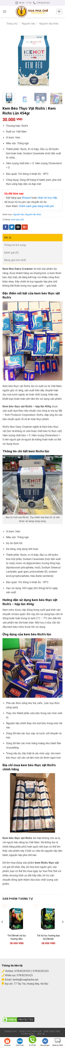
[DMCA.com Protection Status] (18, 1019)
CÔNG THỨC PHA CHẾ (30, 1031)
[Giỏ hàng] (59, 11)
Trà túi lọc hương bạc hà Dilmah (48, 937)
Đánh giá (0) (11, 252)
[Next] (57, 60)
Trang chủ (12, 23)
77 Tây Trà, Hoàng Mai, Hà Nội (30, 983)
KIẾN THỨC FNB (52, 1031)
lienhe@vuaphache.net (25, 979)
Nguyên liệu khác (49, 23)
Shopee (26, 197)
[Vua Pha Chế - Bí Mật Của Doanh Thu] (32, 11)
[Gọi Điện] (32, 1040)
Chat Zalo (20, 1045)
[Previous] (8, 60)
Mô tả (7, 237)
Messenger (45, 1045)
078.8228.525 (41, 971)
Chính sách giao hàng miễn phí (36, 206)
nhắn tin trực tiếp (47, 197)
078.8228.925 (22, 971)
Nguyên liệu (28, 23)
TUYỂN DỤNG (27, 1034)
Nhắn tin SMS (57, 1045)
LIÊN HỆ (41, 1034)
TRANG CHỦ (10, 1031)
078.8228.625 (25, 975)
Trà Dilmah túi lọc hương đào (16, 937)
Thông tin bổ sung (15, 245)
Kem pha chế (17, 219)
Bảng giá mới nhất (15, 260)
